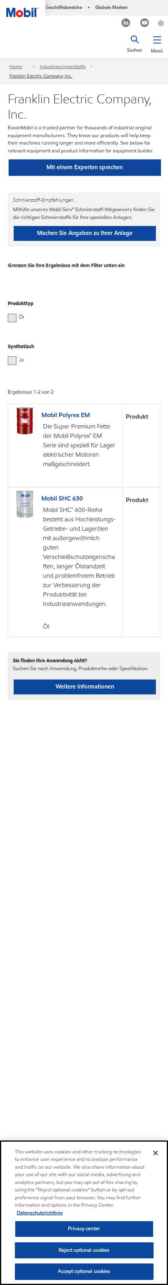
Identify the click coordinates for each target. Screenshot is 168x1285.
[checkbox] (12, 318)
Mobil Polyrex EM (65, 415)
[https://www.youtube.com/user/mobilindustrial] (145, 23)
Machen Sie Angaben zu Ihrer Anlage (84, 233)
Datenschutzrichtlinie (40, 1212)
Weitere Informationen (84, 686)
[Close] (155, 1153)
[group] (80, 317)
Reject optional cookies (84, 1250)
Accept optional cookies (84, 1271)
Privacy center (84, 1228)
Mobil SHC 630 (62, 498)
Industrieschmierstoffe (63, 66)
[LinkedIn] (126, 23)
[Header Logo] (22, 8)
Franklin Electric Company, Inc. (40, 75)
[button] (157, 43)
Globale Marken (111, 7)
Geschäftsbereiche (63, 7)
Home (15, 66)
